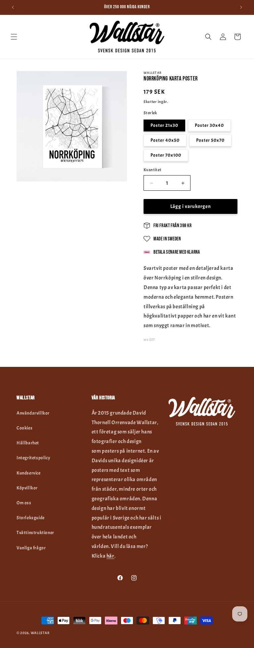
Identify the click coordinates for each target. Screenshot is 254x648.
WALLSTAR (40, 632)
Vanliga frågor (31, 548)
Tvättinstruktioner (35, 532)
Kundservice (29, 473)
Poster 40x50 (165, 140)
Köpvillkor (27, 488)
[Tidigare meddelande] (13, 7)
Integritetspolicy (33, 458)
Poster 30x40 (209, 125)
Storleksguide (31, 518)
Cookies (24, 428)
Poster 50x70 (210, 140)
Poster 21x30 (164, 125)
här (110, 556)
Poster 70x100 (165, 155)
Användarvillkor (33, 413)
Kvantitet (153, 170)
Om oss (24, 503)
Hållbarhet (28, 443)
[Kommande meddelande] (241, 7)
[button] (14, 36)
